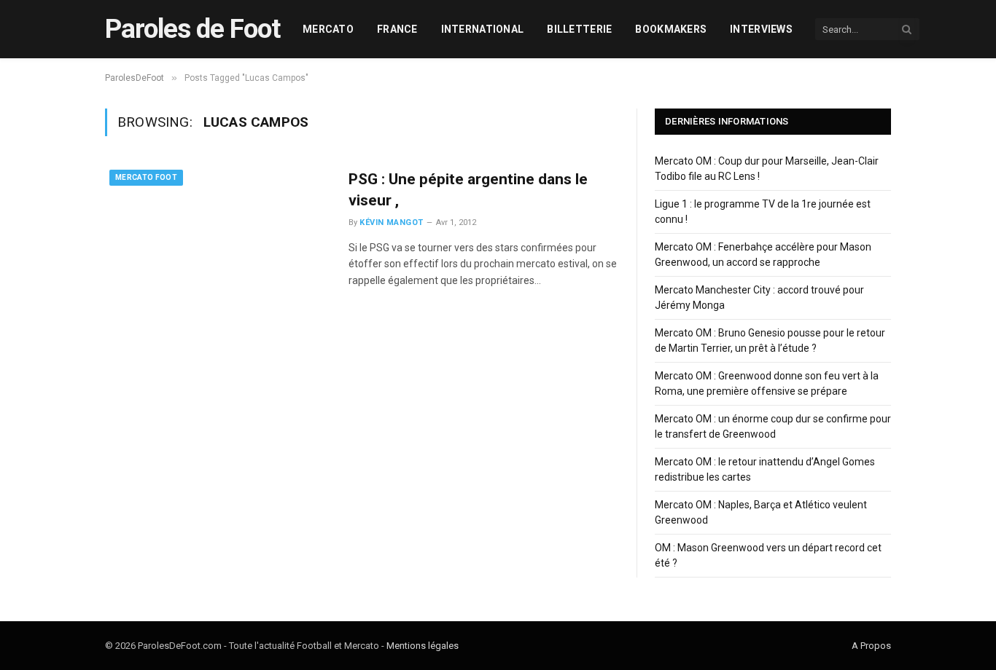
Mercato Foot (146, 177)
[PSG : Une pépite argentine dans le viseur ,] (217, 236)
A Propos (871, 645)
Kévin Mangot (391, 222)
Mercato (328, 29)
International (482, 29)
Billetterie (579, 29)
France (397, 29)
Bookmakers (671, 29)
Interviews (761, 29)
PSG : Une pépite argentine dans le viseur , (468, 189)
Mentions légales (422, 645)
